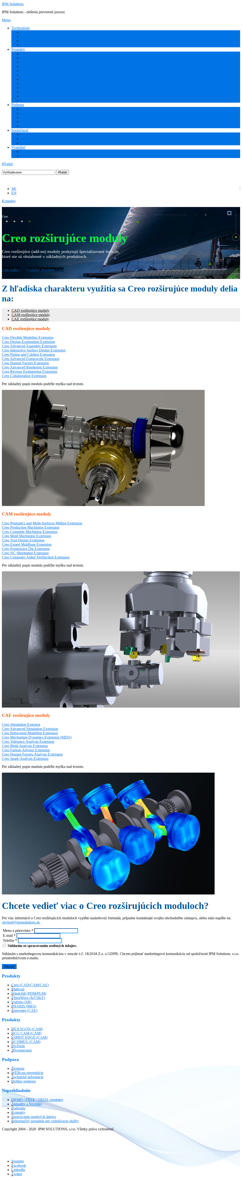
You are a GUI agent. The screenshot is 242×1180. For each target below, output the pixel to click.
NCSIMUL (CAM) (25, 1042)
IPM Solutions (12, 4)
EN (14, 193)
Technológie (20, 28)
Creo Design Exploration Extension (28, 342)
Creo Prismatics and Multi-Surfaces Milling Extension (42, 523)
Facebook (18, 1165)
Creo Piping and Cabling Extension (28, 354)
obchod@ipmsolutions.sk (21, 922)
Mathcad (27, 58)
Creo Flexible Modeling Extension (27, 337)
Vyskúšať (18, 147)
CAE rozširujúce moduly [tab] (30, 319)
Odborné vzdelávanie (37, 113)
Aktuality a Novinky (36, 143)
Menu (6, 20)
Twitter (16, 1174)
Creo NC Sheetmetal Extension (25, 553)
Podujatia (28, 139)
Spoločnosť (20, 130)
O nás (25, 134)
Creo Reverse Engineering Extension (29, 372)
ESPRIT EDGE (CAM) (39, 88)
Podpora (17, 105)
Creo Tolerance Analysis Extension (28, 742)
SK (13, 189)
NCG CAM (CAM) (36, 92)
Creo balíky (10, 270)
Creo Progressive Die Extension (26, 549)
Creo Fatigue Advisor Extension (26, 750)
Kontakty (9, 201)
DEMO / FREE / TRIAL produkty (37, 1100)
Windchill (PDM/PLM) (38, 62)
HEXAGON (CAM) (36, 83)
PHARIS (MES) (33, 75)
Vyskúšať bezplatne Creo (45, 270)
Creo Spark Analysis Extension (25, 759)
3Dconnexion (31, 100)
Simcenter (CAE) (34, 79)
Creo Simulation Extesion (21, 724)
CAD (25, 45)
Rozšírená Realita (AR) (38, 32)
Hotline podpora (33, 126)
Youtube (17, 1161)
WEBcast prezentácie (37, 117)
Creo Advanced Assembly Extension (29, 346)
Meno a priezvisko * (17, 931)
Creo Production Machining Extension (30, 527)
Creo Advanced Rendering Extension (30, 367)
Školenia (27, 109)
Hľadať (7, 164)
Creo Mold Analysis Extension (25, 746)
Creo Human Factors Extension (25, 363)
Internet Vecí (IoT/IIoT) (38, 37)
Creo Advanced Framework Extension (30, 359)
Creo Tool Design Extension (23, 540)
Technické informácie (37, 122)
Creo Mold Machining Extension (26, 536)
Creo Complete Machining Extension (29, 532)
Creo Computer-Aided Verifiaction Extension (35, 557)
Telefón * (9, 940)
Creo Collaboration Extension (24, 376)
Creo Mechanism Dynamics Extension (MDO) (37, 737)
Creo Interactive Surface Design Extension (33, 350)
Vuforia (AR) (31, 71)
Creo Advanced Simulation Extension (30, 729)
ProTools (27, 96)
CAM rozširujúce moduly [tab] (31, 315)
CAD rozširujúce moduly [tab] (30, 310)
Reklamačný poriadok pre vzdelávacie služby (45, 1121)
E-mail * (9, 935)
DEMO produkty (34, 152)
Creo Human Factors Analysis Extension (32, 754)
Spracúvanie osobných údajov (33, 1117)
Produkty (18, 49)
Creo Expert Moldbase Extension (27, 544)
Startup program (33, 156)
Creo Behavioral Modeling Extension (30, 733)
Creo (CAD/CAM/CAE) (39, 54)
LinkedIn (18, 1170)
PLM (25, 41)
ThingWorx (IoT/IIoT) (37, 66)
